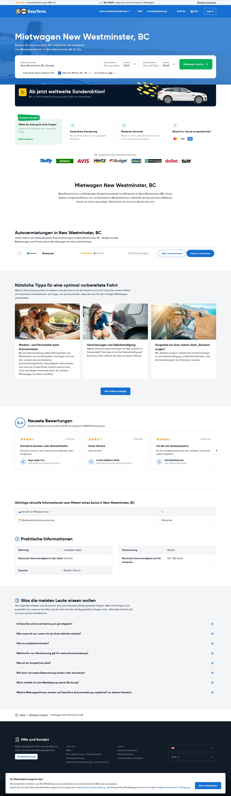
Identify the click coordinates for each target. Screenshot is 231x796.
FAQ (140, 11)
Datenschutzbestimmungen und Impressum (87, 762)
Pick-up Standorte (28, 62)
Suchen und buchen (200, 253)
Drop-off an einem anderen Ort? (38, 73)
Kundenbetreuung (157, 11)
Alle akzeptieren (208, 785)
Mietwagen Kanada (38, 715)
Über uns (70, 746)
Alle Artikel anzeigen (115, 391)
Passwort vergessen (127, 750)
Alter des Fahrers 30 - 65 (74, 73)
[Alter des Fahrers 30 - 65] (59, 73)
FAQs (68, 750)
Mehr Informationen (172, 253)
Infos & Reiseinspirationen (113, 11)
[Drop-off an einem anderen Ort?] (20, 73)
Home (22, 715)
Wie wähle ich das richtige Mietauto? (84, 754)
